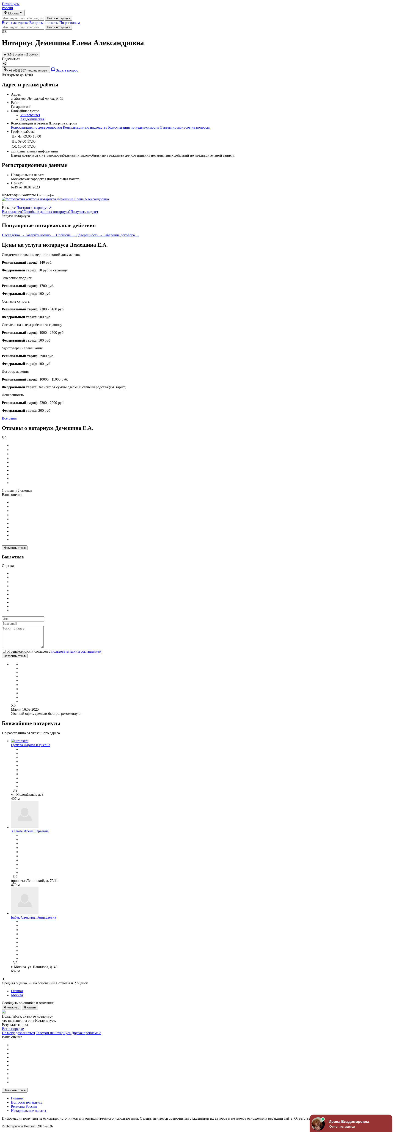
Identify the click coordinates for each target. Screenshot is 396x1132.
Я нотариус (11, 1007)
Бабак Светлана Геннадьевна (33, 917)
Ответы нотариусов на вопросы (185, 127)
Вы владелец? (13, 212)
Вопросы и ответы (44, 23)
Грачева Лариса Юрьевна (30, 745)
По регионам (69, 23)
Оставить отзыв (15, 656)
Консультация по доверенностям (37, 127)
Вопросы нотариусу (26, 1102)
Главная (17, 1098)
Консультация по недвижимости (134, 127)
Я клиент (30, 1007)
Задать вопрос (66, 70)
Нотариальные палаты (28, 1111)
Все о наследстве (15, 23)
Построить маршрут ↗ (34, 208)
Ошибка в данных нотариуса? (47, 212)
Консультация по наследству (85, 127)
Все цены (9, 418)
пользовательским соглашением (76, 651)
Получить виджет (84, 212)
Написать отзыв (15, 547)
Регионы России (24, 1106)
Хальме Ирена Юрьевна (30, 831)
